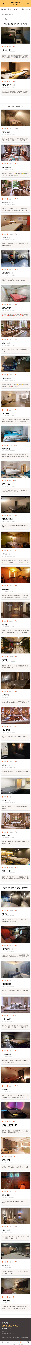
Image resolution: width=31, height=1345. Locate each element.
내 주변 (9, 9)
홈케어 (15, 9)
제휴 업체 (3, 9)
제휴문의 (27, 9)
